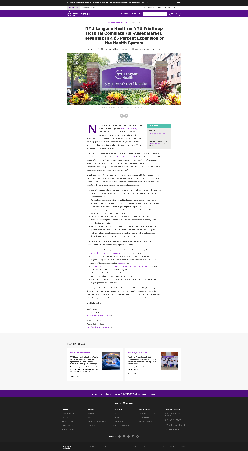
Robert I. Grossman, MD (125, 157)
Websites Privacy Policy (149, 446)
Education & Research (88, 7)
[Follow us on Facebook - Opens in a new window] (119, 436)
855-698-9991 (182, 446)
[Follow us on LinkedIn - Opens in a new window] (137, 436)
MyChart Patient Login (149, 7)
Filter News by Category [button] (128, 13)
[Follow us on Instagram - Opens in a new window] (128, 436)
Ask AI (176, 13)
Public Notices (137, 446)
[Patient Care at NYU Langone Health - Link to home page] (67, 447)
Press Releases (121, 22)
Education (131, 353)
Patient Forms (162, 7)
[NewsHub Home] (87, 14)
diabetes (121, 263)
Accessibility (161, 446)
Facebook (126, 116)
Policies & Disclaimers (126, 446)
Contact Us (171, 7)
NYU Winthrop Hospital (130, 129)
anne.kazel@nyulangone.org (99, 327)
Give (178, 7)
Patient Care (74, 353)
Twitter (122, 116)
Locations (111, 22)
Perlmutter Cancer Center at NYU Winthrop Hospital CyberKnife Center (120, 266)
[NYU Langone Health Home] (72, 13)
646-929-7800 (127, 394)
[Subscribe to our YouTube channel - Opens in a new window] (133, 436)
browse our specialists (146, 394)
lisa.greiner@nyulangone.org (99, 316)
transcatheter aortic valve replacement (107, 253)
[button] (179, 3)
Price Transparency (113, 446)
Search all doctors (154, 144)
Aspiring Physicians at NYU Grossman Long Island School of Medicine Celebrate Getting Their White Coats (142, 360)
